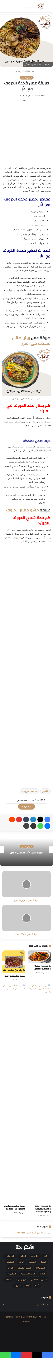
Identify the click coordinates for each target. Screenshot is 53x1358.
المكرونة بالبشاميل (39, 1279)
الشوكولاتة (40, 1267)
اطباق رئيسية (21, 71)
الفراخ (10, 1267)
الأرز (45, 791)
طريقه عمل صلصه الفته (15, 976)
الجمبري (32, 1262)
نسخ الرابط (26, 806)
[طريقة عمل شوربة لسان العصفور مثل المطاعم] (13, 1093)
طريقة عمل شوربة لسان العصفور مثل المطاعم (14, 1207)
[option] (26, 850)
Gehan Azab (40, 95)
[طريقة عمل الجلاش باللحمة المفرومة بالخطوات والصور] (39, 1093)
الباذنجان (35, 1256)
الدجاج (21, 1262)
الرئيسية (32, 71)
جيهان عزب (21, 1279)
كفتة (37, 1285)
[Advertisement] (26, 134)
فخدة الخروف (29, 791)
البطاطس (10, 1256)
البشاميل (22, 1256)
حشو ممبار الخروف (22, 510)
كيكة (28, 1285)
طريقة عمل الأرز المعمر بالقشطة (26, 852)
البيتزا (43, 1262)
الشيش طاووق (24, 1267)
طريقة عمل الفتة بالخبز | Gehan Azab (30, 1233)
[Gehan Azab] (34, 6)
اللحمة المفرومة (28, 1273)
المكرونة (12, 1273)
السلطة (10, 1262)
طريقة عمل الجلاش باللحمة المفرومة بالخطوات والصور (42, 1209)
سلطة (8, 1279)
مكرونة (17, 1285)
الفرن (18, 537)
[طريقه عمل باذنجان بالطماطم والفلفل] (39, 956)
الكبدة (42, 1273)
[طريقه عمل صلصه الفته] (13, 961)
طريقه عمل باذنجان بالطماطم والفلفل (42, 967)
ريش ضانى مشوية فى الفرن (31, 340)
